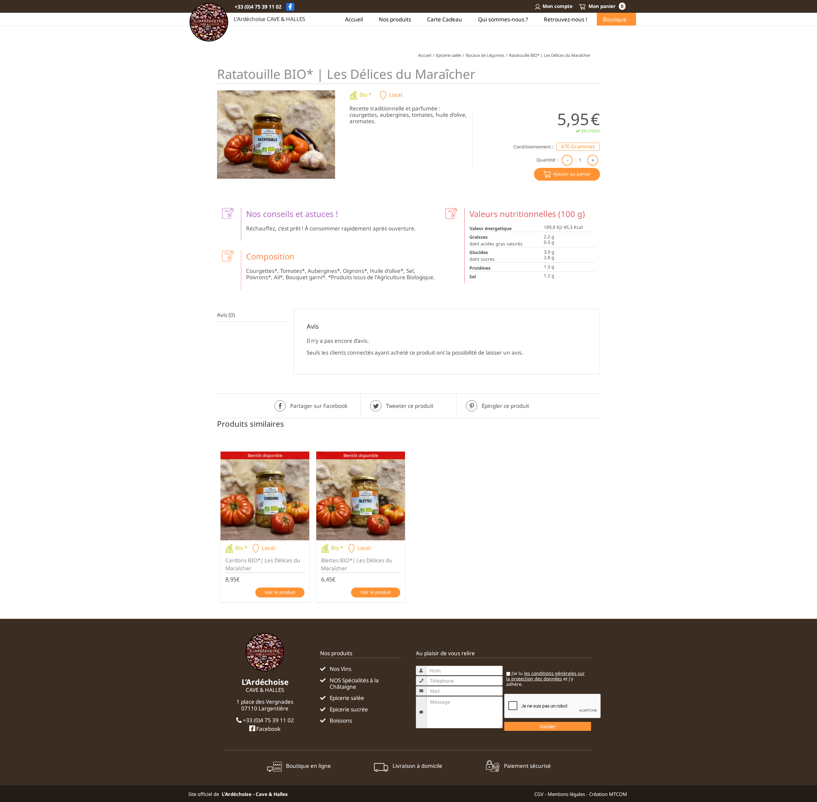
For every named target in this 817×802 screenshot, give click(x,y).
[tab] (252, 315)
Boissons (341, 720)
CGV (538, 794)
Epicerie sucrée (349, 709)
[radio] (578, 147)
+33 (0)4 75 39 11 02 (258, 6)
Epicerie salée (347, 698)
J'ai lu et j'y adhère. (545, 679)
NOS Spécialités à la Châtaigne (354, 683)
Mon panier (605, 6)
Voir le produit (280, 592)
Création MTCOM (608, 794)
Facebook (268, 728)
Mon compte (558, 6)
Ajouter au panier (572, 174)
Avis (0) (226, 315)
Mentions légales (566, 794)
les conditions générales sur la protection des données (545, 676)
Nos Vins (340, 669)
